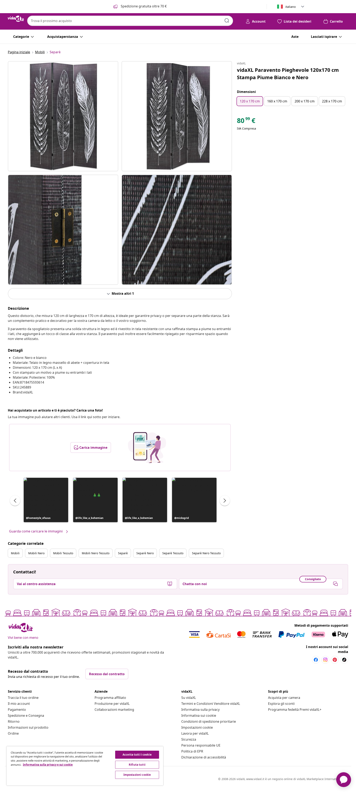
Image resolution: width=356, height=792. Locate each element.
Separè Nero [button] (145, 553)
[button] (46, 500)
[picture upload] (147, 447)
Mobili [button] (15, 553)
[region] (85, 765)
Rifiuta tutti (137, 764)
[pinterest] (335, 660)
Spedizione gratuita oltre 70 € (143, 6)
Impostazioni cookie (197, 727)
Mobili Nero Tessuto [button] (95, 553)
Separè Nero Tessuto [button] (206, 553)
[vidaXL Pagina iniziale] (16, 19)
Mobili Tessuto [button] (63, 553)
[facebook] (316, 660)
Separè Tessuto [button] (172, 553)
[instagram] (325, 660)
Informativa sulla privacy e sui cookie (48, 764)
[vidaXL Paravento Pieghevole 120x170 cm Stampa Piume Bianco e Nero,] (63, 116)
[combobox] (130, 21)
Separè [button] (123, 553)
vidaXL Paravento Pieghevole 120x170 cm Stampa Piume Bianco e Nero (288, 73)
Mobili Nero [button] (36, 553)
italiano (290, 7)
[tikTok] (344, 660)
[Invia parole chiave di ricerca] (227, 20)
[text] (246, 121)
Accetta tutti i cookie (137, 754)
